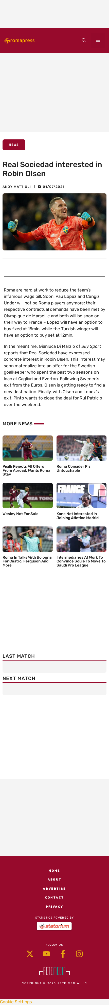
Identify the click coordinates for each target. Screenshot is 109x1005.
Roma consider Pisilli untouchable (76, 468)
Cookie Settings (16, 1001)
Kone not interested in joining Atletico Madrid (78, 515)
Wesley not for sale (21, 513)
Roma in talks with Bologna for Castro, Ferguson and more (27, 561)
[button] (84, 40)
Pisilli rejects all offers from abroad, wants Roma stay (26, 470)
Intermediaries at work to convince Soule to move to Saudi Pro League (81, 561)
